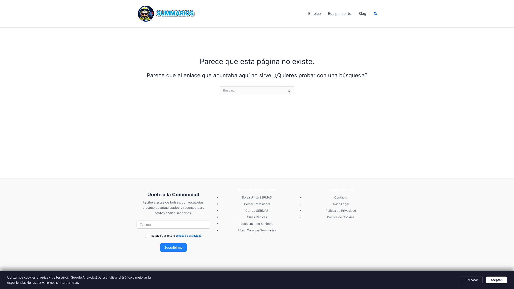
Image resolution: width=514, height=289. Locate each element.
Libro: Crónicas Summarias (257, 230)
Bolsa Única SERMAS (257, 197)
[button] (375, 13)
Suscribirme (173, 247)
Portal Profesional (257, 204)
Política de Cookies (340, 217)
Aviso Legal (341, 204)
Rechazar (472, 280)
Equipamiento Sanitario (257, 224)
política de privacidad (188, 235)
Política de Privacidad (340, 211)
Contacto (340, 197)
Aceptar (496, 280)
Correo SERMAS (257, 211)
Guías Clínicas (257, 217)
